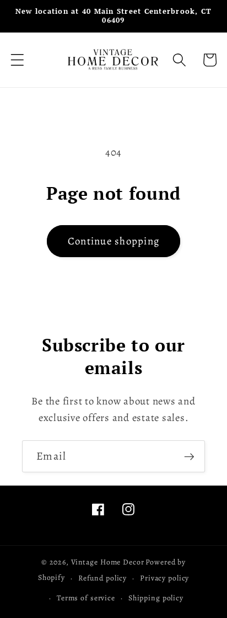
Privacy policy (164, 578)
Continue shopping (113, 241)
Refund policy (102, 578)
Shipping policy (155, 598)
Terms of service (86, 598)
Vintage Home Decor (107, 562)
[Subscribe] (189, 456)
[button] (17, 60)
